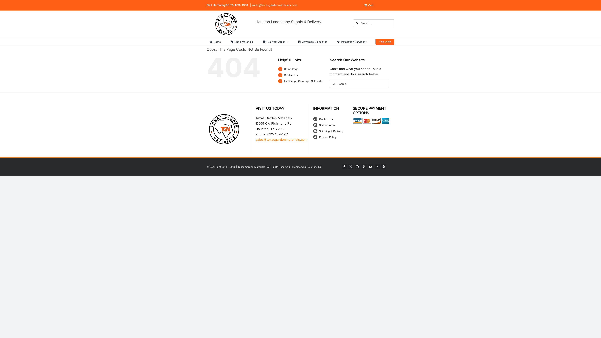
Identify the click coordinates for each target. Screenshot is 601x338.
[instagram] (357, 166)
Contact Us (291, 75)
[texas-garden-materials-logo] (226, 15)
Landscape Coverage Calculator (304, 81)
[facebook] (344, 166)
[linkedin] (377, 166)
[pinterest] (364, 166)
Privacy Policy (327, 137)
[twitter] (350, 166)
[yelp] (383, 166)
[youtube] (370, 166)
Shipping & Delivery (331, 131)
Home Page (291, 69)
